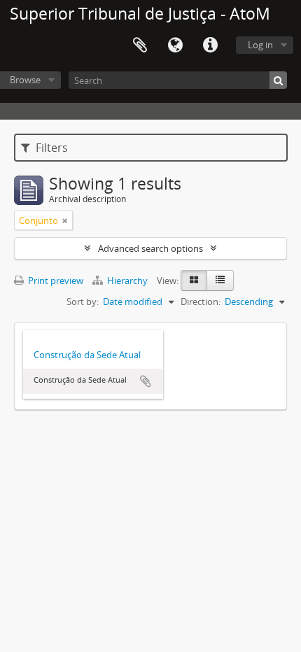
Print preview (54, 280)
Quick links (209, 45)
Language (175, 45)
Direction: (200, 301)
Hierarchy (127, 280)
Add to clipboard (146, 381)
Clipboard (140, 45)
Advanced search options (150, 248)
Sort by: (82, 301)
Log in (260, 44)
